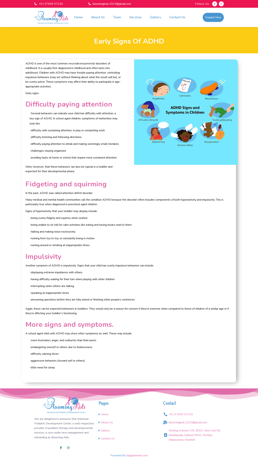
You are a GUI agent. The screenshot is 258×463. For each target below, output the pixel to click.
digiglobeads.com (137, 455)
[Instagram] (221, 3)
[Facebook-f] (214, 3)
